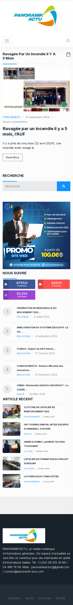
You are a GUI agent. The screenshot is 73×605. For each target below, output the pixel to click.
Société (60, 598)
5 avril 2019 (49, 482)
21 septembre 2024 (37, 117)
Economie (29, 469)
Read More (12, 157)
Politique (23, 316)
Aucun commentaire (15, 121)
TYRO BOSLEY (11, 117)
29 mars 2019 (42, 451)
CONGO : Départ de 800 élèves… (36, 348)
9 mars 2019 (49, 417)
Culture (28, 451)
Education (23, 336)
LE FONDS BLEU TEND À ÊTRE (41, 476)
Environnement (32, 417)
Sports (28, 434)
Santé (20, 394)
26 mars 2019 (41, 434)
